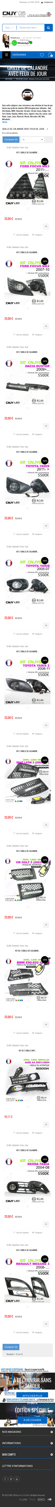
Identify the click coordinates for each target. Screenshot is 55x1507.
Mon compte (9, 1454)
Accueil (8, 79)
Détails (4, 121)
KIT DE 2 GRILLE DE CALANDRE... (27, 950)
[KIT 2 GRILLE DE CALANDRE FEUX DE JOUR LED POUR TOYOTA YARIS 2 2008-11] (27, 681)
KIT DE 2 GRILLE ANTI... (27, 1050)
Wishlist (42, 54)
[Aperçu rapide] (46, 226)
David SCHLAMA (23, 1495)
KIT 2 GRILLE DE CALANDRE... (27, 152)
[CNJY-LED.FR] (27, 14)
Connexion (48, 2)
